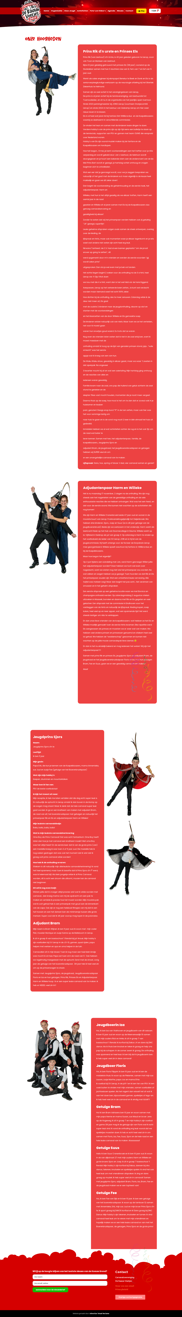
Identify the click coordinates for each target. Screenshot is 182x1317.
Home (46, 11)
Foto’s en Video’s (98, 11)
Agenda (111, 11)
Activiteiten (82, 11)
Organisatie (56, 11)
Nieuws (120, 11)
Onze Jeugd (69, 11)
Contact (129, 11)
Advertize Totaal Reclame (99, 1313)
